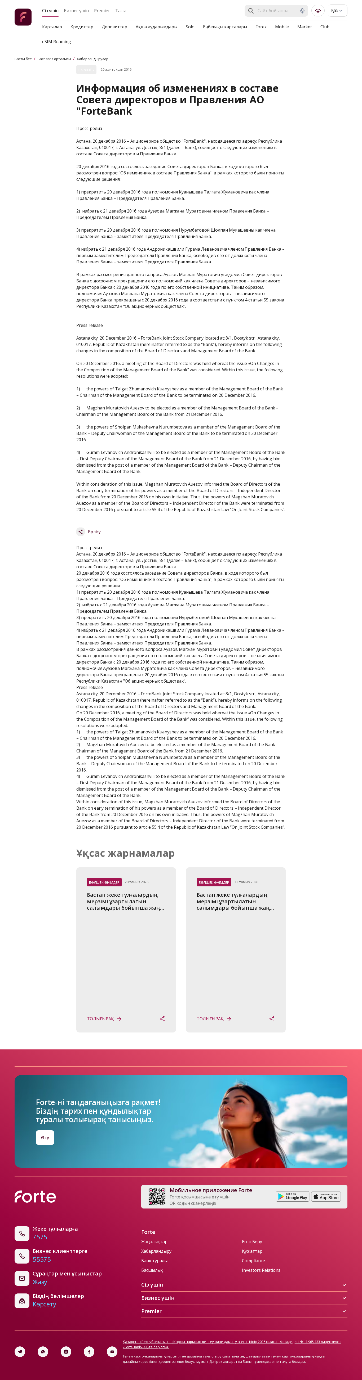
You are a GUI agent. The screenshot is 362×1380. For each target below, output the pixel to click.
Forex (261, 27)
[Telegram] (20, 1351)
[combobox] (277, 11)
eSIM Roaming (56, 41)
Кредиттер (81, 27)
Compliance (253, 1261)
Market (304, 27)
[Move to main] (23, 17)
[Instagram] (66, 1351)
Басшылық (152, 1270)
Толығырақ (100, 1019)
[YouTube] (112, 1351)
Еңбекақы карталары (225, 27)
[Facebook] (89, 1351)
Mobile (282, 27)
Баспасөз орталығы (54, 58)
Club (324, 27)
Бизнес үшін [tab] (76, 10)
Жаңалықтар (154, 1241)
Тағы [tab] (120, 10)
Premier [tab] (102, 10)
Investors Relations (261, 1270)
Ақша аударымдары (156, 27)
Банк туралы (154, 1261)
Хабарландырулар (92, 58)
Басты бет (23, 58)
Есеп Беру (252, 1241)
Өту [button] (45, 1137)
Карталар (52, 27)
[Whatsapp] (43, 1351)
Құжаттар (252, 1251)
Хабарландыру (156, 1251)
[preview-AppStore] (326, 1197)
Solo (190, 27)
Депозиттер (114, 27)
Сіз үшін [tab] (50, 10)
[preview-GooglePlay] (293, 1197)
